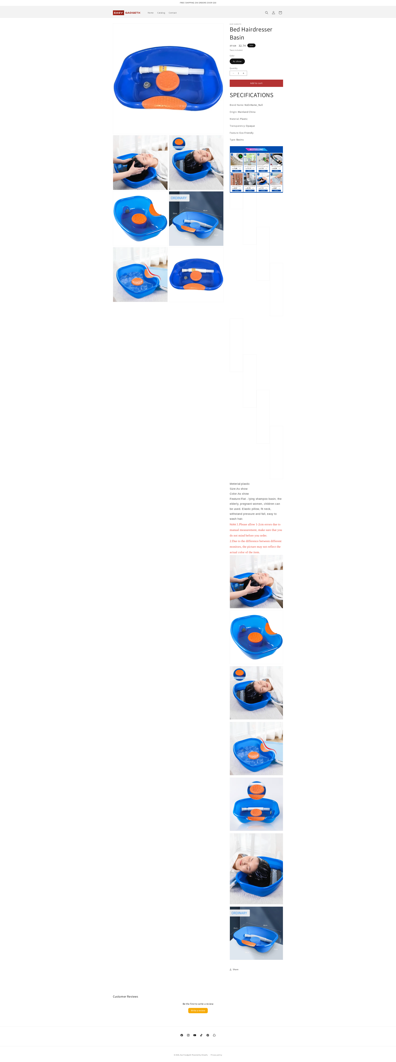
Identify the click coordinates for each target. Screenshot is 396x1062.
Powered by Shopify (200, 1055)
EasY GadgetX (185, 1055)
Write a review (198, 1010)
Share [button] (236, 969)
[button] (266, 12)
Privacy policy (216, 1055)
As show (237, 61)
